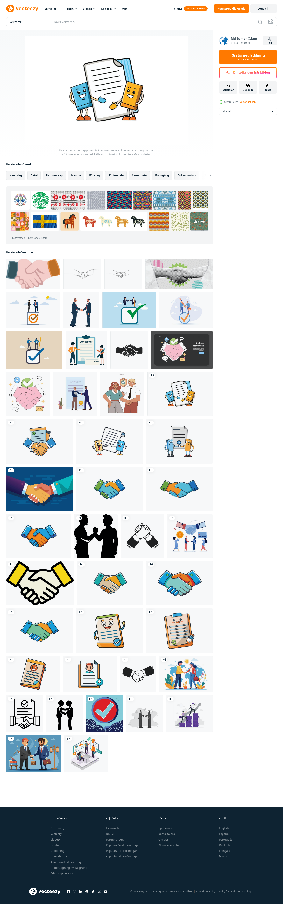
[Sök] (260, 21)
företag (94, 175)
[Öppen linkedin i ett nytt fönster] (80, 891)
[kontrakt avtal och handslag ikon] (24, 713)
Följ (270, 42)
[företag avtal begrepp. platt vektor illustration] (182, 350)
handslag (15, 175)
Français (224, 851)
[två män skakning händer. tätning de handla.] (75, 394)
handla (76, 175)
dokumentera (187, 175)
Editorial (106, 9)
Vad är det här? (248, 102)
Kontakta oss (166, 834)
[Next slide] (207, 175)
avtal (34, 175)
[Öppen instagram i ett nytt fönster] (74, 891)
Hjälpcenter (165, 828)
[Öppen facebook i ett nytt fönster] (68, 891)
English (224, 828)
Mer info (227, 111)
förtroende (116, 175)
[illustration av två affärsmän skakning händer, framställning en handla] (144, 713)
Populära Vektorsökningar (123, 845)
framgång (162, 175)
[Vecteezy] (22, 8)
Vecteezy (56, 834)
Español (224, 834)
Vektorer (50, 9)
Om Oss (163, 839)
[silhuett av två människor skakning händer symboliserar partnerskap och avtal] (96, 536)
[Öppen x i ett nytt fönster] (99, 891)
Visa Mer (199, 221)
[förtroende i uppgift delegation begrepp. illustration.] (122, 394)
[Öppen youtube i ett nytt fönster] (105, 891)
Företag (55, 845)
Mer (124, 9)
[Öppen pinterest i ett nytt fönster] (86, 891)
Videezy (55, 839)
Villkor (189, 891)
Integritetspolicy (205, 891)
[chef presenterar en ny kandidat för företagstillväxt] (86, 753)
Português (225, 839)
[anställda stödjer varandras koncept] (189, 713)
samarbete (139, 175)
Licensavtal (113, 828)
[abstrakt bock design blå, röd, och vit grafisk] (104, 713)
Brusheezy (57, 828)
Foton (70, 9)
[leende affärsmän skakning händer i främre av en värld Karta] (186, 674)
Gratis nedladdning (248, 57)
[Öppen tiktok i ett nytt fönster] (93, 891)
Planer (178, 8)
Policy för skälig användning (234, 891)
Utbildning (58, 851)
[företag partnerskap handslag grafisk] (129, 350)
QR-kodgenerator (62, 873)
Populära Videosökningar (122, 856)
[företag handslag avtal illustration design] (33, 274)
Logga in (263, 8)
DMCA (110, 834)
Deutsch (224, 845)
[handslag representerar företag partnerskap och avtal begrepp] (40, 583)
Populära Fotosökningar (121, 851)
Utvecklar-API (59, 856)
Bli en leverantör (169, 845)
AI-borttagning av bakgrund (69, 868)
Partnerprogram (116, 839)
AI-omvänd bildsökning (66, 862)
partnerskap (54, 175)
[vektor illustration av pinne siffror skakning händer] (64, 713)
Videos (87, 9)
